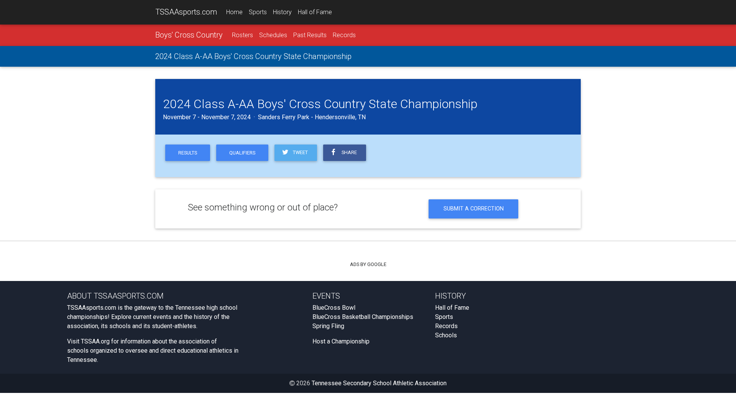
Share (348, 152)
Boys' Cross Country (189, 34)
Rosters (242, 35)
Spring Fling (328, 326)
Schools (446, 335)
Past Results (310, 35)
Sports (258, 12)
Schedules (273, 35)
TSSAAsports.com (186, 11)
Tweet (299, 152)
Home (234, 12)
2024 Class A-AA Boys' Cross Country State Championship (253, 56)
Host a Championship (341, 341)
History (282, 12)
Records (344, 35)
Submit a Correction (474, 208)
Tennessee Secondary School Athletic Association (379, 383)
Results (187, 153)
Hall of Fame (315, 12)
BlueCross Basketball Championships (362, 316)
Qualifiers (242, 153)
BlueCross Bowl (333, 307)
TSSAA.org (95, 341)
